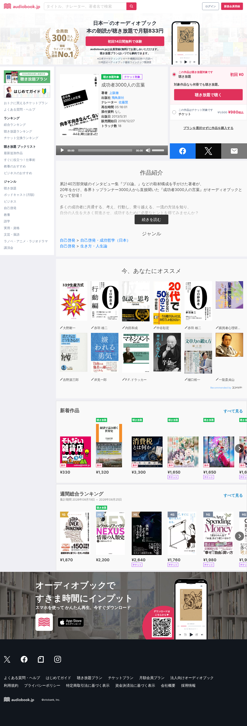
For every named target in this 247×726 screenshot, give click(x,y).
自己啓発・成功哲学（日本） (105, 240)
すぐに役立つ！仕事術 (19, 160)
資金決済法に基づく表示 (135, 685)
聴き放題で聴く (208, 94)
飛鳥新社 (118, 97)
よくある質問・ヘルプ (19, 109)
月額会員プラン (152, 677)
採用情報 (188, 685)
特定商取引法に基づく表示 (88, 685)
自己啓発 (10, 208)
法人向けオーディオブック (192, 677)
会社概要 (168, 685)
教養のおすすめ (15, 166)
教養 (7, 215)
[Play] (62, 150)
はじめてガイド (58, 677)
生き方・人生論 (93, 246)
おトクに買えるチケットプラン (26, 103)
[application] (112, 150)
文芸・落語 (12, 234)
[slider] (158, 149)
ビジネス (10, 201)
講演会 (8, 248)
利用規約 (11, 685)
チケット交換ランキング (21, 138)
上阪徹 (114, 93)
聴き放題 (10, 188)
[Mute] (148, 150)
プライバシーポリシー (42, 685)
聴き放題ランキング (18, 131)
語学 (7, 221)
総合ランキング (15, 124)
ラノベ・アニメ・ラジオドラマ (26, 241)
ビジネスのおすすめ (18, 173)
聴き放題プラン (89, 677)
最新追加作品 (13, 153)
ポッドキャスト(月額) (19, 195)
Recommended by (220, 387)
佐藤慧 (123, 102)
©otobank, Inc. (50, 699)
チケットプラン (120, 677)
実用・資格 (12, 228)
